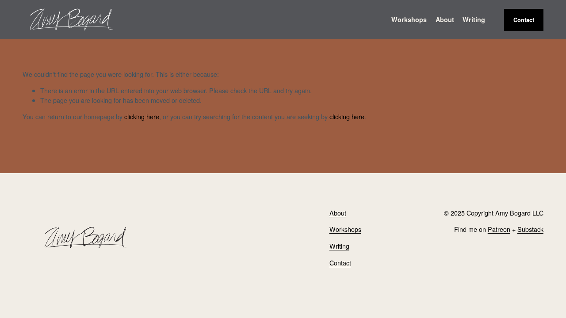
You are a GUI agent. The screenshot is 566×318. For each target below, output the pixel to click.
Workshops (345, 229)
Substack (530, 229)
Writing (474, 19)
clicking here (141, 116)
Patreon (499, 229)
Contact (523, 20)
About (445, 19)
